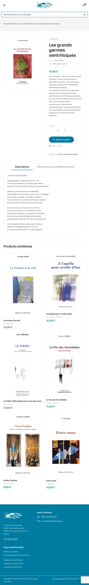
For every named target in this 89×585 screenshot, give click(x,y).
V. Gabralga (50, 484)
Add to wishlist (57, 146)
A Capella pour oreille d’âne (59, 314)
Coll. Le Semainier (24, 24)
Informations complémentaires (55, 166)
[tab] (22, 167)
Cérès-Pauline (10, 480)
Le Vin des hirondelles (56, 400)
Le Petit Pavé (23, 579)
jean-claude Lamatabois (54, 317)
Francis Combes (52, 403)
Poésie (13, 24)
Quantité (52, 126)
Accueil (6, 24)
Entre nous (51, 480)
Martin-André (8, 483)
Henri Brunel (7, 404)
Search (84, 14)
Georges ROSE (8, 323)
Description (22, 166)
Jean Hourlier (59, 60)
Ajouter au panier (63, 140)
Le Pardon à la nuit (11, 320)
